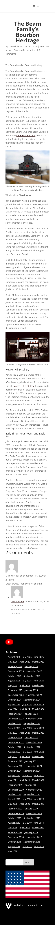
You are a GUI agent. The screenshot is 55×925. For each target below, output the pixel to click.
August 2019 (14, 822)
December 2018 (16, 837)
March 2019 (38, 827)
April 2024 (25, 709)
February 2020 (15, 808)
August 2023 (14, 728)
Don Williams (15, 46)
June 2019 (39, 822)
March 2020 (38, 803)
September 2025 (32, 676)
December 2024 (16, 694)
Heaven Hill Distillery (23, 385)
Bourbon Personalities (25, 50)
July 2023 (27, 728)
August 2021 (14, 775)
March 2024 (38, 709)
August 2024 (14, 704)
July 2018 (27, 846)
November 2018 (34, 837)
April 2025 (25, 685)
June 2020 (39, 799)
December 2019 (16, 813)
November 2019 (34, 813)
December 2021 (16, 766)
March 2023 (38, 732)
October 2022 (14, 747)
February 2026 (15, 666)
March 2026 (38, 661)
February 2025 (15, 690)
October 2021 (14, 770)
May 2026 (12, 661)
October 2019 (14, 818)
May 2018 (12, 851)
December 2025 (16, 671)
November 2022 (34, 742)
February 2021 (15, 784)
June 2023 (39, 728)
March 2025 (38, 685)
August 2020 (14, 799)
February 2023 (15, 737)
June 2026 (39, 656)
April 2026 (25, 661)
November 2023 (34, 718)
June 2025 (39, 680)
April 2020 (25, 803)
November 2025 (34, 671)
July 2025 (27, 680)
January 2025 (31, 690)
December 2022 (16, 742)
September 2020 (32, 794)
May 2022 (12, 756)
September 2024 (32, 699)
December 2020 (16, 789)
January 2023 (31, 737)
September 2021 (32, 770)
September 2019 (32, 818)
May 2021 (12, 780)
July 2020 (27, 799)
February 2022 (15, 761)
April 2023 (25, 732)
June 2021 (39, 775)
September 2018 (32, 841)
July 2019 (27, 822)
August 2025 (14, 680)
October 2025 (14, 676)
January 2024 (31, 713)
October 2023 (14, 723)
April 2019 (25, 827)
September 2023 (32, 723)
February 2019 (15, 832)
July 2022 (27, 751)
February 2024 (15, 713)
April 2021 (25, 780)
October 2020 (14, 794)
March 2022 (38, 756)
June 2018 (39, 846)
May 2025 (12, 685)
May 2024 (12, 709)
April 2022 (25, 756)
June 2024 (39, 704)
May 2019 (12, 827)
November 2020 (34, 789)
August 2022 (14, 751)
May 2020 (12, 803)
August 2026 (14, 656)
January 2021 (31, 784)
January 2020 (31, 808)
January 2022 (31, 761)
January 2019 (31, 832)
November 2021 (34, 766)
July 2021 (27, 775)
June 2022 (39, 751)
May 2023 (12, 732)
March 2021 (38, 780)
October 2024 (14, 699)
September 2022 (32, 747)
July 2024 (27, 704)
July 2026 (27, 656)
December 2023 (16, 718)
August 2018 (14, 846)
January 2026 (31, 666)
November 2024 (34, 694)
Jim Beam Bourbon (25, 135)
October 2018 (14, 841)
